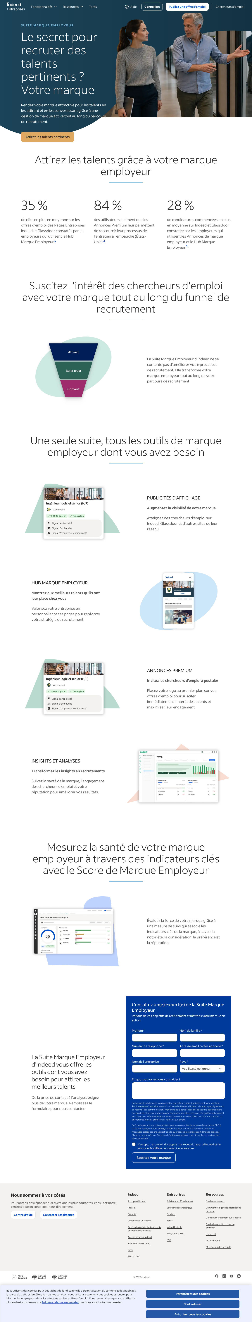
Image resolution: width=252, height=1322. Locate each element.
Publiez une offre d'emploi (180, 1201)
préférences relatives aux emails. (169, 1119)
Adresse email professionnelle (201, 1046)
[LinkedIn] (224, 1277)
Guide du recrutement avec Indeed (223, 1217)
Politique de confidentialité (145, 1106)
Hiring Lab (211, 1234)
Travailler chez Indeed (139, 1243)
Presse (131, 1207)
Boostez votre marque (154, 1157)
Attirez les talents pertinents (47, 137)
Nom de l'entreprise (146, 1061)
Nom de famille (191, 1030)
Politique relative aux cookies (60, 1302)
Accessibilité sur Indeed (140, 1237)
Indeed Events (213, 1240)
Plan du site (133, 1256)
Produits (171, 1214)
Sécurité (132, 1214)
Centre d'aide (23, 1215)
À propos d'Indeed (137, 1201)
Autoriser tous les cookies (192, 1314)
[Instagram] (239, 1277)
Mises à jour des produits (218, 1247)
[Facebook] (217, 1277)
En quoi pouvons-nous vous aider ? (156, 1079)
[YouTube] (231, 1277)
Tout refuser (193, 1304)
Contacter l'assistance (58, 1215)
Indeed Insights (174, 1227)
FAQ (169, 1240)
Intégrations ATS (175, 1233)
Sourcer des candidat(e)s (179, 1207)
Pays (184, 1061)
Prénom (138, 1030)
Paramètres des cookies (193, 1294)
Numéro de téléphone (148, 1046)
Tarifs (93, 6)
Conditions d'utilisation (176, 1106)
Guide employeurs (215, 1201)
